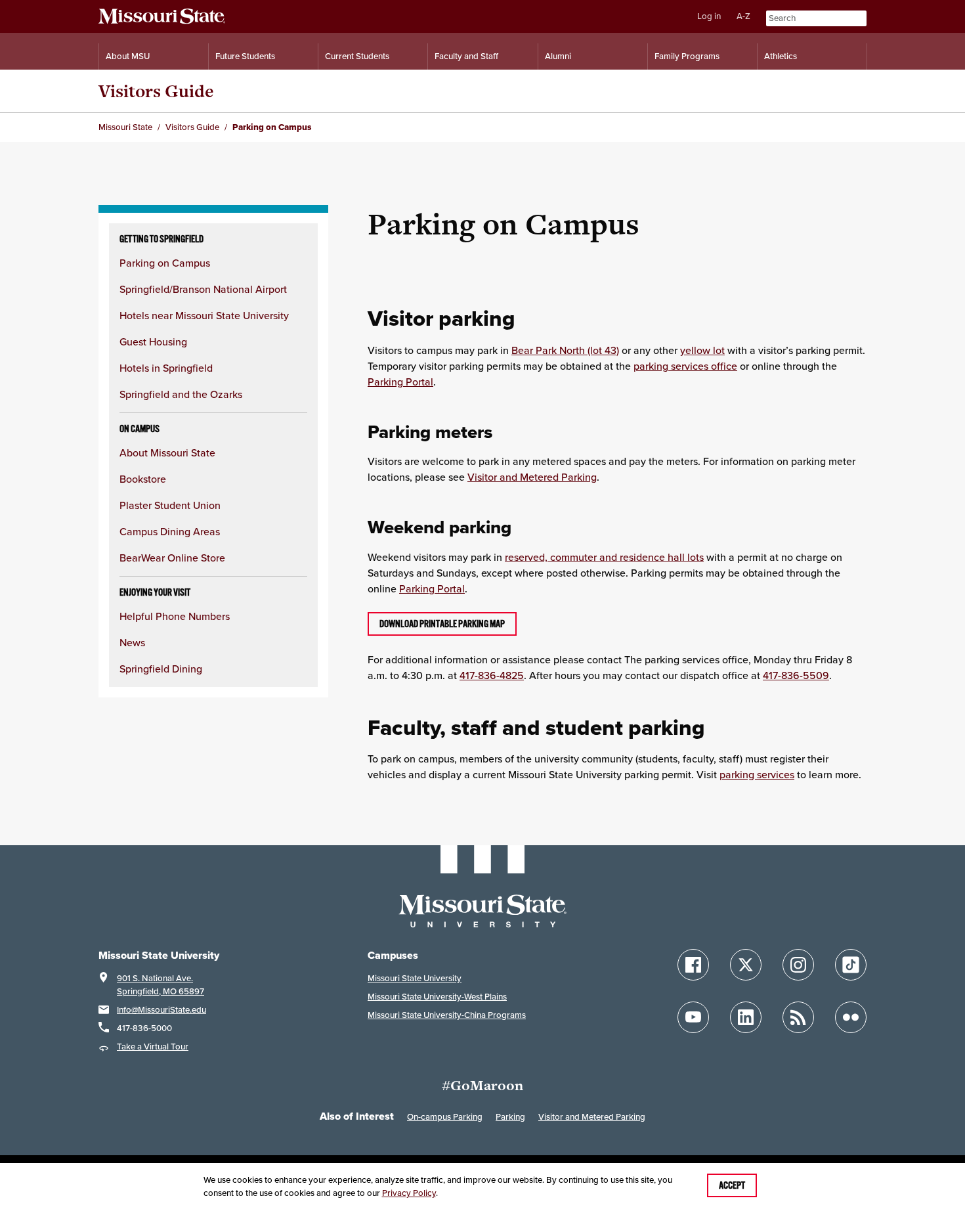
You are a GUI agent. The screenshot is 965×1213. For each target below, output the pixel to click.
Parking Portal (400, 381)
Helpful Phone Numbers (174, 616)
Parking (510, 1117)
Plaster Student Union (170, 505)
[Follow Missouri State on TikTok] (851, 965)
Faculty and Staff (466, 56)
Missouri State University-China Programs (447, 1015)
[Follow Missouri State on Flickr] (851, 1017)
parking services (756, 774)
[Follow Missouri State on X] (745, 965)
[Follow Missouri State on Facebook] (693, 965)
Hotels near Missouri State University (204, 315)
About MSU (128, 56)
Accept (732, 1185)
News (132, 642)
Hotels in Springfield (166, 368)
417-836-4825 (492, 675)
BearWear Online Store (172, 557)
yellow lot (702, 350)
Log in (709, 16)
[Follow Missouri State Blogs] (798, 1017)
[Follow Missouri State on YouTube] (693, 1017)
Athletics (780, 56)
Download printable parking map (442, 624)
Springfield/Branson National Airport (203, 289)
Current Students (357, 56)
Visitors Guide (156, 91)
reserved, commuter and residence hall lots (604, 557)
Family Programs (686, 56)
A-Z (743, 16)
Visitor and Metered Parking (532, 477)
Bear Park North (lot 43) (565, 350)
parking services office (685, 366)
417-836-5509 (796, 675)
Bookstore (142, 479)
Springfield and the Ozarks (180, 394)
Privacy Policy (409, 1193)
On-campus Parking (444, 1117)
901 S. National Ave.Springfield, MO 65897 (160, 985)
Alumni (558, 56)
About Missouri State (167, 452)
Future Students (245, 56)
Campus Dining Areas (169, 531)
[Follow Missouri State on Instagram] (798, 965)
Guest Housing (153, 341)
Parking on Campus (164, 262)
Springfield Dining (160, 668)
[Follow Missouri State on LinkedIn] (745, 1017)
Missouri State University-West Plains (437, 996)
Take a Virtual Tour (152, 1046)
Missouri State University (414, 978)
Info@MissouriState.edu (161, 1009)
